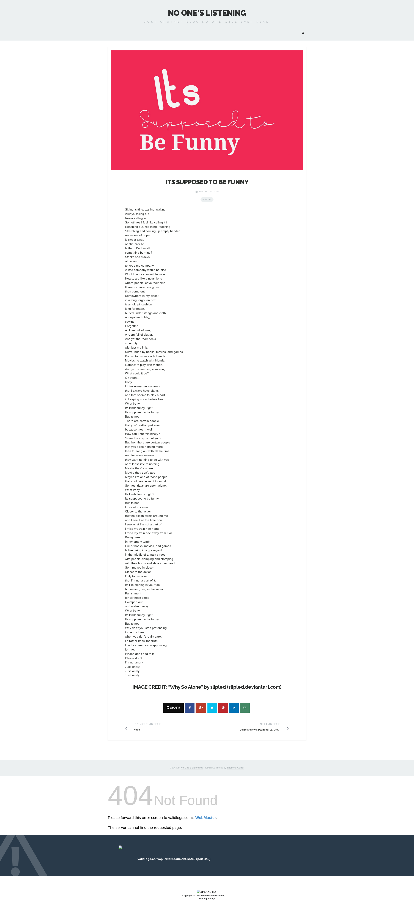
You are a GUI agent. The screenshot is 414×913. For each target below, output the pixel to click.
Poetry (207, 199)
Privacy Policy (207, 898)
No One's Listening (207, 13)
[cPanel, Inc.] (207, 891)
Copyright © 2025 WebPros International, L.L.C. (207, 895)
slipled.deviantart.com (254, 687)
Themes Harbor (235, 767)
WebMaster (205, 818)
